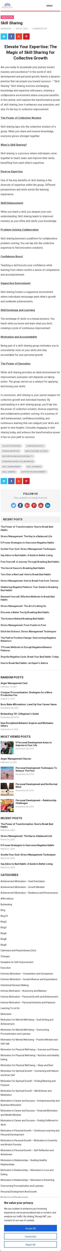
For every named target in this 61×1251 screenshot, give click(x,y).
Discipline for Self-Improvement (17, 962)
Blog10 (4, 916)
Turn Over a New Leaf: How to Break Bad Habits (26, 574)
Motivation (6, 1014)
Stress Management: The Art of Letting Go (23, 606)
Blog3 (4, 927)
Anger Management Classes (16, 758)
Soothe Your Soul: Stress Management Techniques (28, 549)
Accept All (30, 1228)
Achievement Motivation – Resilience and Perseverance (29, 892)
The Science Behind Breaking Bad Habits (22, 618)
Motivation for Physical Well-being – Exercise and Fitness (30, 1049)
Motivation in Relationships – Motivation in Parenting (27, 1180)
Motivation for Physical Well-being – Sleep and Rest (27, 1065)
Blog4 (4, 933)
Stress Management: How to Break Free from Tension (30, 580)
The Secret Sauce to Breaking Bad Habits (23, 568)
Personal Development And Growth (19, 1191)
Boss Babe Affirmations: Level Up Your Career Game (29, 704)
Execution (7, 17)
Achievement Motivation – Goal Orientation (23, 881)
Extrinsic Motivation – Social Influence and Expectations (29, 979)
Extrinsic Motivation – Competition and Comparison (27, 973)
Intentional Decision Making (15, 985)
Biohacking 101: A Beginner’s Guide (20, 714)
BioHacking (6, 904)
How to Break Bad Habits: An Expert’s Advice (24, 663)
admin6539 (6, 29)
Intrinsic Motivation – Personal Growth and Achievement (29, 996)
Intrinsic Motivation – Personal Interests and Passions (28, 1002)
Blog (3, 910)
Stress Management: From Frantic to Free (23, 625)
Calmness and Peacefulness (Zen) (18, 950)
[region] (30, 1224)
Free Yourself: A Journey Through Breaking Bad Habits (30, 562)
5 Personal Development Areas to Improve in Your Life (34, 744)
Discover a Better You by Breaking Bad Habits (25, 612)
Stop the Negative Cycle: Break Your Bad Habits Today (30, 656)
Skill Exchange (34, 467)
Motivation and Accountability (17, 456)
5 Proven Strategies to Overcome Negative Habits (27, 542)
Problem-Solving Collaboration (18, 461)
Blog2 (4, 921)
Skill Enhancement (11, 467)
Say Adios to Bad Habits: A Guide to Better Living (27, 555)
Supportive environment (33, 472)
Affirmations (7, 898)
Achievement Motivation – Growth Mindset (23, 887)
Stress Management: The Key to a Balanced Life (26, 536)
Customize (30, 1236)
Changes (5, 956)
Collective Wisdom (11, 446)
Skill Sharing (8, 472)
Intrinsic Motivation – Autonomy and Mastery (24, 991)
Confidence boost (35, 446)
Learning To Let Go (10, 1008)
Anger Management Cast (14, 683)
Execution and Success (36, 451)
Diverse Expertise (10, 451)
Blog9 (4, 945)
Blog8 (4, 939)
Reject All (30, 1244)
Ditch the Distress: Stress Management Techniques (28, 631)
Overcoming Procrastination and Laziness (22, 1186)
